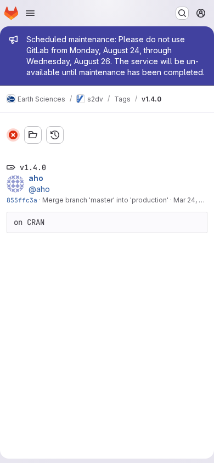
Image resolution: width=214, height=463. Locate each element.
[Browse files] (33, 135)
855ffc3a (22, 200)
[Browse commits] (55, 135)
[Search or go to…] (182, 13)
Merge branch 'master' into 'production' (105, 200)
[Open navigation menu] (30, 13)
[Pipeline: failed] (13, 135)
